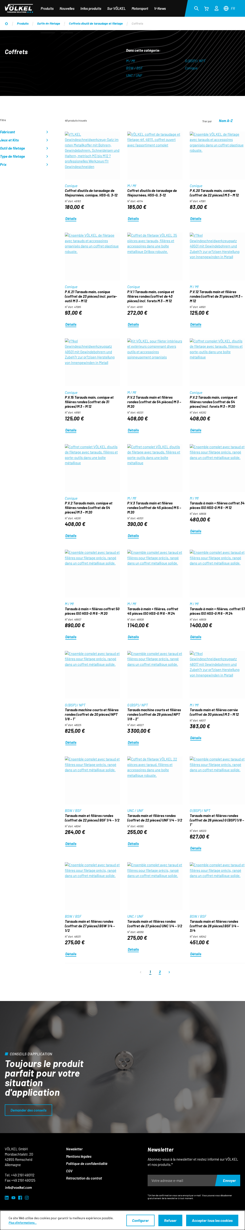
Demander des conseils (28, 1110)
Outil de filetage (12, 148)
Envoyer (229, 1180)
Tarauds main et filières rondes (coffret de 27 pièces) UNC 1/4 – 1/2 (154, 923)
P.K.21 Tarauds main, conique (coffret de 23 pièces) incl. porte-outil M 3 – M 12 (91, 296)
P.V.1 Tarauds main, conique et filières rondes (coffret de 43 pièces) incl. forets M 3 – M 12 (150, 296)
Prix (3, 164)
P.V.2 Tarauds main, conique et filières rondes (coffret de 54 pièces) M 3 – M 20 (88, 507)
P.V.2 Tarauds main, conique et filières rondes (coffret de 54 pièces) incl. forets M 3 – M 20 (213, 401)
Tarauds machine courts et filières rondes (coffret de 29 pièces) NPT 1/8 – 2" (154, 714)
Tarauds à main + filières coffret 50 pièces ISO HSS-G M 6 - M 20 (92, 611)
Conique (191, 68)
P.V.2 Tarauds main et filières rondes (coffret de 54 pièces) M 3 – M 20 (154, 401)
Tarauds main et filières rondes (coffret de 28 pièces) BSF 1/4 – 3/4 (214, 926)
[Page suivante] (169, 971)
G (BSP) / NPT (195, 61)
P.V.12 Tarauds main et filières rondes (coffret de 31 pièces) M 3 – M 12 (216, 296)
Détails (70, 218)
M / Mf (130, 61)
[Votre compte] (217, 7)
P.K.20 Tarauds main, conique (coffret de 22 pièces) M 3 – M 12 (214, 192)
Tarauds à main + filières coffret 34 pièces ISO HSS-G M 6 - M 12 (217, 505)
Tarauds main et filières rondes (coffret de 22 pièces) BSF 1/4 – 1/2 (92, 817)
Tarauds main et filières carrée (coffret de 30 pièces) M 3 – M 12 (214, 712)
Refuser (170, 1220)
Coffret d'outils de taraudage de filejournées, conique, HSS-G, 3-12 (91, 192)
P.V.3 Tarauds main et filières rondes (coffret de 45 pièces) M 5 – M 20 (154, 507)
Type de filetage (12, 156)
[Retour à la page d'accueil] (19, 8)
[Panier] (206, 8)
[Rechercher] (196, 8)
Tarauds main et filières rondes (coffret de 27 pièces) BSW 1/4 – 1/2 (90, 926)
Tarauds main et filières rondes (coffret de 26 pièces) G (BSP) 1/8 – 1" (217, 820)
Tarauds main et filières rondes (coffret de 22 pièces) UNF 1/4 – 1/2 (154, 817)
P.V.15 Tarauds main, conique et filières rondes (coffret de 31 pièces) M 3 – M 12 (89, 401)
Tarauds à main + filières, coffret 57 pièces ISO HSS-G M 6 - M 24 (217, 611)
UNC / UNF (134, 75)
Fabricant (7, 132)
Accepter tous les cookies (212, 1220)
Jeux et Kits (9, 140)
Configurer (140, 1220)
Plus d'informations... (23, 1222)
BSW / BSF (134, 68)
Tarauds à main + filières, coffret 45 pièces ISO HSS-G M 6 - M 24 (152, 611)
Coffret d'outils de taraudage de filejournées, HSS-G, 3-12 (152, 192)
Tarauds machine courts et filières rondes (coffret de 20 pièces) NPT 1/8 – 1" (91, 714)
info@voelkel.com (18, 1187)
